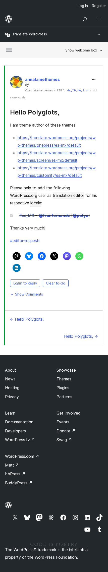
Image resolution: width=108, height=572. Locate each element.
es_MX (26, 215)
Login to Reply (25, 283)
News (10, 378)
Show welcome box (81, 50)
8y (27, 85)
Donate (66, 430)
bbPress (15, 473)
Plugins (63, 387)
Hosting (12, 387)
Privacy (12, 396)
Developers (15, 430)
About (10, 370)
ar (87, 90)
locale (35, 202)
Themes (64, 378)
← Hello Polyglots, (27, 319)
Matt (12, 465)
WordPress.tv (20, 439)
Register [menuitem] (99, 6)
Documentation (19, 421)
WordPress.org (23, 195)
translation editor (68, 195)
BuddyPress (18, 482)
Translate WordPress (29, 34)
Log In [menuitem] (83, 6)
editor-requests (25, 240)
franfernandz (54, 215)
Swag (64, 439)
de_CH (71, 90)
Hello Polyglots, (35, 112)
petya (80, 215)
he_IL (81, 90)
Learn (10, 413)
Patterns (64, 396)
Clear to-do (55, 283)
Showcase (66, 370)
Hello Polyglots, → (81, 336)
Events (63, 421)
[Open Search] (85, 19)
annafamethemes (42, 79)
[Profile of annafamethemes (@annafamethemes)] (16, 83)
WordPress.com (22, 456)
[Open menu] (100, 19)
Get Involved (69, 413)
